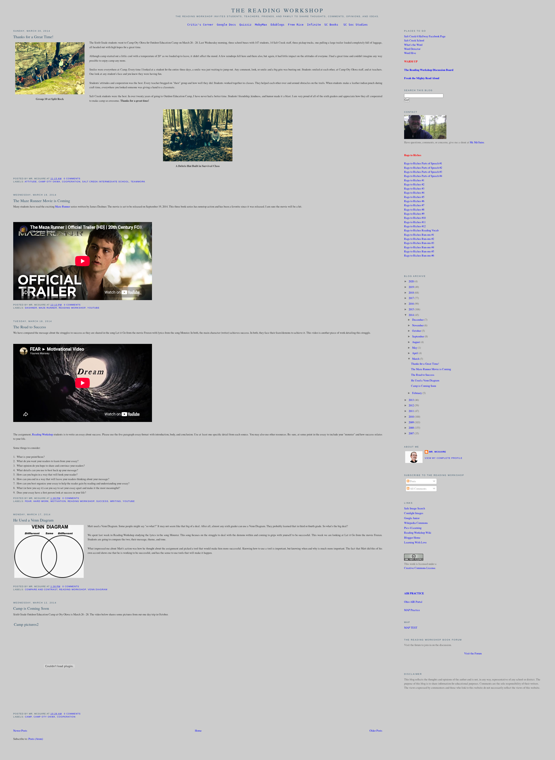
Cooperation (71, 181)
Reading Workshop (72, 308)
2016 (412, 304)
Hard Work (41, 501)
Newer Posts (20, 730)
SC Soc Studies (355, 24)
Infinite (314, 24)
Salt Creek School (414, 40)
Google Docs (226, 24)
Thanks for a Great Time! (33, 36)
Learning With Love (415, 542)
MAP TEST (410, 627)
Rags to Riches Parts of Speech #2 (423, 168)
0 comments (72, 178)
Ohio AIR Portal (413, 602)
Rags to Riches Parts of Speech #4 (423, 176)
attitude (31, 181)
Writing (115, 501)
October (417, 331)
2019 (412, 287)
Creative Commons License (419, 568)
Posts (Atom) (35, 739)
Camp (28, 717)
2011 (412, 411)
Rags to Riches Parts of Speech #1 (423, 163)
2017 (412, 298)
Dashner (31, 308)
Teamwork (138, 181)
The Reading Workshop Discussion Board (428, 70)
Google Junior (412, 518)
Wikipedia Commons (416, 523)
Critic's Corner (200, 24)
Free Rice (296, 24)
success (102, 501)
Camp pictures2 (26, 624)
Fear (28, 501)
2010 (412, 416)
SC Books (331, 24)
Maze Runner (62, 206)
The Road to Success (29, 326)
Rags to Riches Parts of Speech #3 (423, 172)
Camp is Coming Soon (31, 608)
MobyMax (261, 24)
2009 (412, 422)
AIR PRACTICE (414, 593)
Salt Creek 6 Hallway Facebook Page (425, 36)
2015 (412, 309)
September (418, 336)
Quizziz (245, 24)
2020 (412, 281)
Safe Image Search (414, 508)
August (416, 342)
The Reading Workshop (277, 10)
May (415, 348)
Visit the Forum (473, 653)
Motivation (58, 501)
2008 (412, 428)
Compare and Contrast (41, 589)
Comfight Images (413, 513)
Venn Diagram (97, 589)
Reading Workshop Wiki (417, 532)
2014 (412, 315)
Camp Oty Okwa (49, 181)
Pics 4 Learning (412, 528)
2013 (412, 400)
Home (198, 730)
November (418, 325)
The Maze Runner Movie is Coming (41, 200)
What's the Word (413, 45)
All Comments (417, 488)
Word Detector (412, 49)
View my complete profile (443, 458)
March (416, 359)
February (417, 393)
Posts (412, 481)
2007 (412, 433)
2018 (412, 292)
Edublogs (277, 24)
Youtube (93, 308)
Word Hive (410, 53)
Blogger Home (412, 537)
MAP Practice (412, 610)
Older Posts (375, 730)
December (418, 320)
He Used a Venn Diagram (33, 520)
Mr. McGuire (477, 142)
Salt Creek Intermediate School (105, 181)
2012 (412, 405)
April (415, 353)
